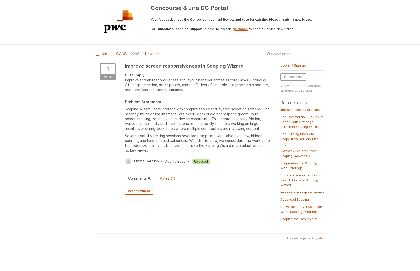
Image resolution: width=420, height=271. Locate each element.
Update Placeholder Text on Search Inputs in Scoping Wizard (301, 180)
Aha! (321, 238)
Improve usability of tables (300, 110)
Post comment (139, 191)
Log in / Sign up (293, 65)
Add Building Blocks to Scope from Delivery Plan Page (299, 139)
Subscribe (293, 76)
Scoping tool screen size (299, 219)
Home (105, 53)
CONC (121, 53)
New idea (153, 53)
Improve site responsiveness (302, 192)
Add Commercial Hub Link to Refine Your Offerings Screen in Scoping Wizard (302, 122)
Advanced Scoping (294, 199)
